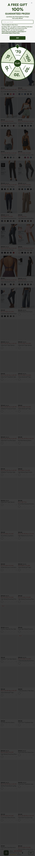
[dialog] (17, 428)
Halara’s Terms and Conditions (9, 31)
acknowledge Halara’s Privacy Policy (11, 33)
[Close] (31, 2)
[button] (17, 63)
